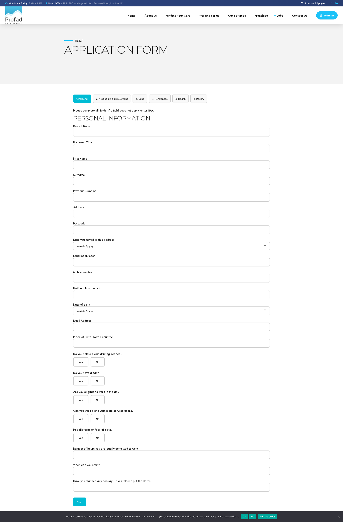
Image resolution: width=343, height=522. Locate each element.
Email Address (82, 320)
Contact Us (299, 15)
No (253, 516)
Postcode (79, 223)
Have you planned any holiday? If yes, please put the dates (112, 481)
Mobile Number (82, 272)
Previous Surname (84, 190)
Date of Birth (81, 304)
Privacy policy (267, 516)
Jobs (280, 15)
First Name (80, 158)
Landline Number (84, 255)
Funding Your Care (178, 15)
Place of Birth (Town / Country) (93, 336)
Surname (79, 174)
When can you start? (86, 464)
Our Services (237, 15)
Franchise (261, 15)
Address (78, 207)
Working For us (209, 15)
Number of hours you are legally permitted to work (105, 448)
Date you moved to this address (93, 239)
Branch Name (82, 126)
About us (151, 15)
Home (132, 15)
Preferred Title (82, 142)
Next (80, 502)
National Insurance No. (88, 288)
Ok (244, 516)
